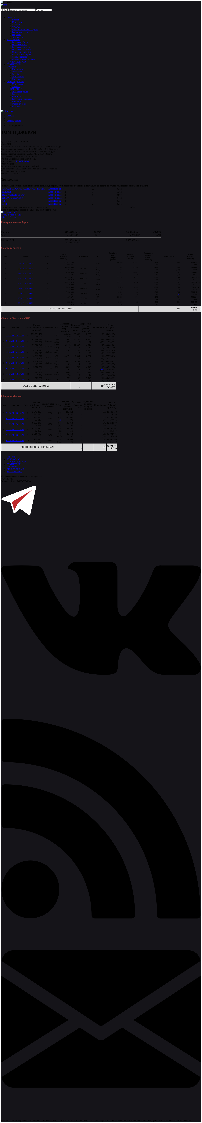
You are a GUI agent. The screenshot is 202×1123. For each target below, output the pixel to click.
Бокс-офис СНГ (19, 44)
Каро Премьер (22, 161)
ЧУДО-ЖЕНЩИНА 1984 (13, 195)
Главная (10, 115)
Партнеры (17, 101)
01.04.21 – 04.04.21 (25, 288)
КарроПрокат (54, 189)
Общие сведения (20, 91)
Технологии (17, 37)
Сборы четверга (19, 57)
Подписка (16, 106)
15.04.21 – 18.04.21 (25, 298)
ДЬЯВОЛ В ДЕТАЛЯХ (12, 198)
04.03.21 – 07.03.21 (25, 268)
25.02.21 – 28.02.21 (25, 264)
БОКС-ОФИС (13, 39)
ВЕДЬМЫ (6, 192)
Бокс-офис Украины (21, 49)
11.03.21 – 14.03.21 (25, 273)
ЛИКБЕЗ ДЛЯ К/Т (15, 81)
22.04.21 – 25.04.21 (25, 303)
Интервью (17, 22)
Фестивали (17, 72)
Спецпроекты (18, 79)
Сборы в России (8, 217)
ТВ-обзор (16, 27)
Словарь (16, 86)
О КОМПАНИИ (14, 89)
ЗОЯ (4, 201)
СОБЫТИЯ (12, 67)
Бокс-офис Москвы (21, 47)
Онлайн (16, 74)
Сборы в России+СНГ (11, 215)
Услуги (15, 94)
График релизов (14, 120)
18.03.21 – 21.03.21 (25, 278)
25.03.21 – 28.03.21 (25, 283)
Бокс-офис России (20, 42)
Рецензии (16, 34)
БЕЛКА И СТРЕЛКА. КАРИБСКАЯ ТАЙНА (23, 189)
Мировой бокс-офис (21, 52)
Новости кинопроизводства (25, 29)
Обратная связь (19, 104)
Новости (11, 17)
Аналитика (17, 25)
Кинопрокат (18, 69)
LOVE (5, 204)
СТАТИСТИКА (14, 64)
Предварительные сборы (23, 59)
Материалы (17, 84)
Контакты (16, 96)
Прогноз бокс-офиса (21, 54)
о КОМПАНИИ (14, 471)
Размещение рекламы (22, 99)
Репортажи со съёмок (22, 32)
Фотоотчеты (18, 76)
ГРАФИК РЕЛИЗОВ (16, 62)
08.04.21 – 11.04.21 (25, 293)
